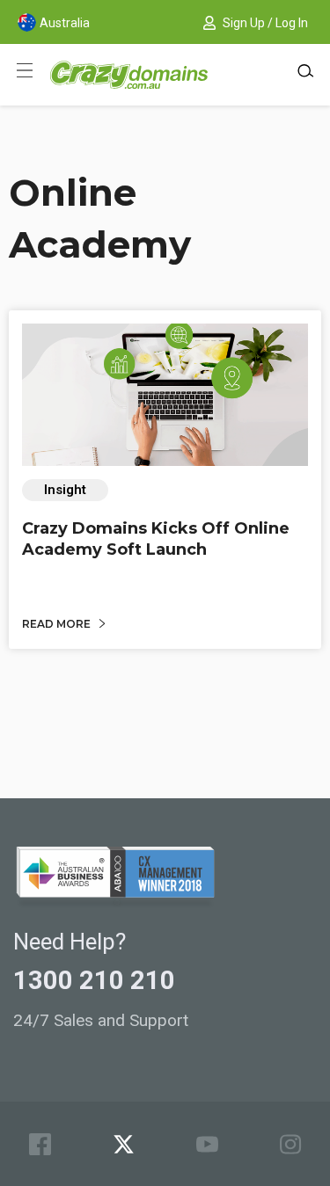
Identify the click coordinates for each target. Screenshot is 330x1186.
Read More (57, 623)
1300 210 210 (94, 980)
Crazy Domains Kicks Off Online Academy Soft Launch (156, 538)
